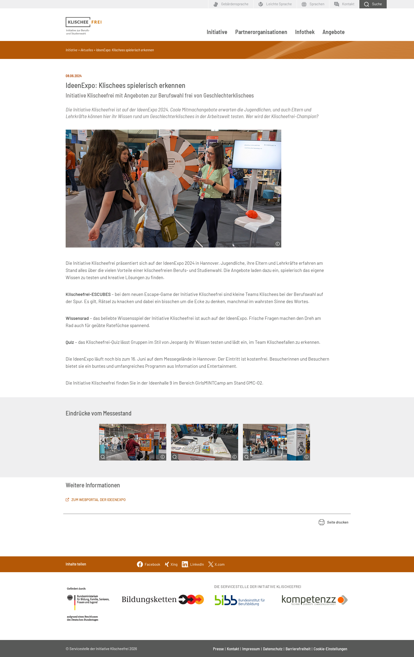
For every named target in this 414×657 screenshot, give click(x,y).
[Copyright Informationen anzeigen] (277, 244)
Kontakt (233, 648)
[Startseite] (84, 26)
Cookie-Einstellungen (330, 648)
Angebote (333, 31)
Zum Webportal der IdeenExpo (98, 499)
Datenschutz (272, 648)
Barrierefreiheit (298, 648)
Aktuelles (86, 50)
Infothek (305, 31)
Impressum (251, 648)
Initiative (217, 31)
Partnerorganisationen (261, 31)
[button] (333, 522)
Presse (218, 648)
